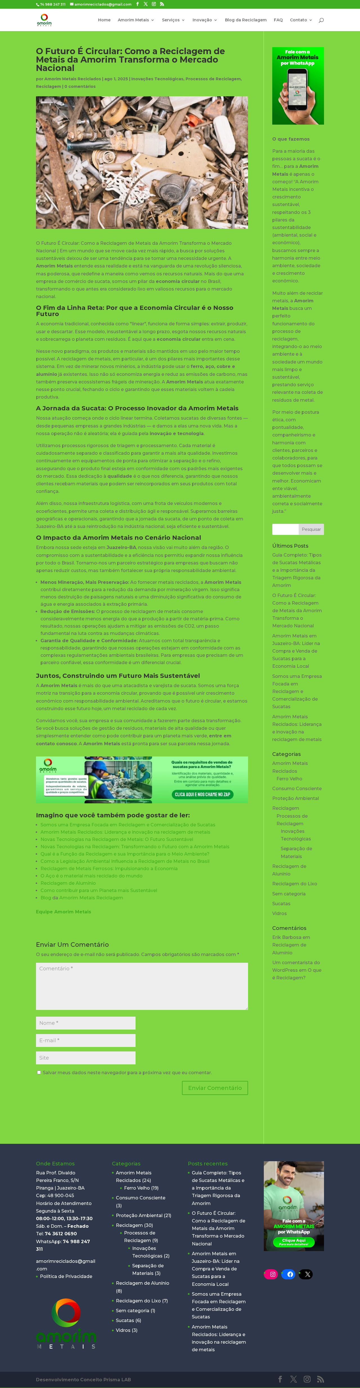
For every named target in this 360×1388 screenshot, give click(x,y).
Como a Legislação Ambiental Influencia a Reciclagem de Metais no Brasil (125, 861)
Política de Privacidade (66, 1276)
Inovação (202, 20)
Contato (298, 20)
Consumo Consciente (297, 788)
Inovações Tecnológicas (157, 78)
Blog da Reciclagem (246, 20)
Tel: (56, 1233)
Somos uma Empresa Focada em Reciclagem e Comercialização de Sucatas (127, 824)
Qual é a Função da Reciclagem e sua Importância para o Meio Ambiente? (125, 854)
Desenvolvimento (57, 1379)
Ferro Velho (289, 778)
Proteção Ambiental (295, 798)
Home (104, 20)
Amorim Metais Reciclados (72, 78)
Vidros (279, 913)
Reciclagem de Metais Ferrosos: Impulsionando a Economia (109, 868)
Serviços (171, 20)
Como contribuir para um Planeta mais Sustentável (98, 890)
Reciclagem (48, 86)
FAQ (278, 20)
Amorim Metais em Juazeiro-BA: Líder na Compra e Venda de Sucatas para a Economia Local (296, 651)
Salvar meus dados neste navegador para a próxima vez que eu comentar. (127, 1072)
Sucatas (281, 903)
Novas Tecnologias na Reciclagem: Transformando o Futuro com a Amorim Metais (135, 846)
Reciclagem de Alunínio (142, 1283)
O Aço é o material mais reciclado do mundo (91, 876)
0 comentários (80, 86)
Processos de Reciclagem (213, 78)
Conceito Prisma (105, 1379)
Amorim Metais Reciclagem (91, 897)
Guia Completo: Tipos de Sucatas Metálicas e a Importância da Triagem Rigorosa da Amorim (297, 570)
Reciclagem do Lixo (294, 883)
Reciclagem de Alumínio (68, 883)
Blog (45, 897)
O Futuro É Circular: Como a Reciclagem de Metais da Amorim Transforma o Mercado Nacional (297, 611)
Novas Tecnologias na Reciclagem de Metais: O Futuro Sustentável (116, 839)
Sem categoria (289, 894)
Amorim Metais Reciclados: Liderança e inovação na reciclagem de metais (125, 832)
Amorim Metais (133, 20)
